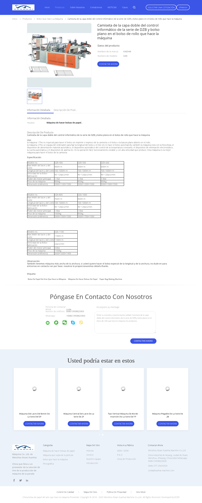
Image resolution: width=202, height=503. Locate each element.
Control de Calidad (65, 492)
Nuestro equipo (93, 459)
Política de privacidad (116, 492)
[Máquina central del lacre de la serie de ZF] (79, 388)
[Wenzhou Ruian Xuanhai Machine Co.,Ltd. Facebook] (14, 480)
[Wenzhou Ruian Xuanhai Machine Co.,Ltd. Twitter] (20, 480)
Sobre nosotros (77, 7)
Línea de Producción (126, 459)
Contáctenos (96, 7)
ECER (176, 497)
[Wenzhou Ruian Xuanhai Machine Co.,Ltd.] (50, 323)
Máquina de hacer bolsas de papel (82, 279)
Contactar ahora (108, 64)
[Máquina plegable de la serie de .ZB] (167, 388)
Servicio (89, 454)
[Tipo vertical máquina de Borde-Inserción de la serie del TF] (123, 388)
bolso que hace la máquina (55, 459)
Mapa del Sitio (90, 492)
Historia (89, 450)
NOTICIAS (112, 7)
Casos (125, 7)
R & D (119, 454)
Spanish (183, 7)
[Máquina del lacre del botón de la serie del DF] (34, 388)
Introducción (92, 463)
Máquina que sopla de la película (58, 455)
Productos (59, 7)
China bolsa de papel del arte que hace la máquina (46, 497)
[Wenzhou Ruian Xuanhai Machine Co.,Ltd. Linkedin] (27, 480)
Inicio (47, 7)
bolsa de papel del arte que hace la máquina (47, 279)
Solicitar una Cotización (161, 7)
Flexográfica (48, 463)
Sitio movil (140, 492)
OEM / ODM (123, 450)
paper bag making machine (111, 279)
